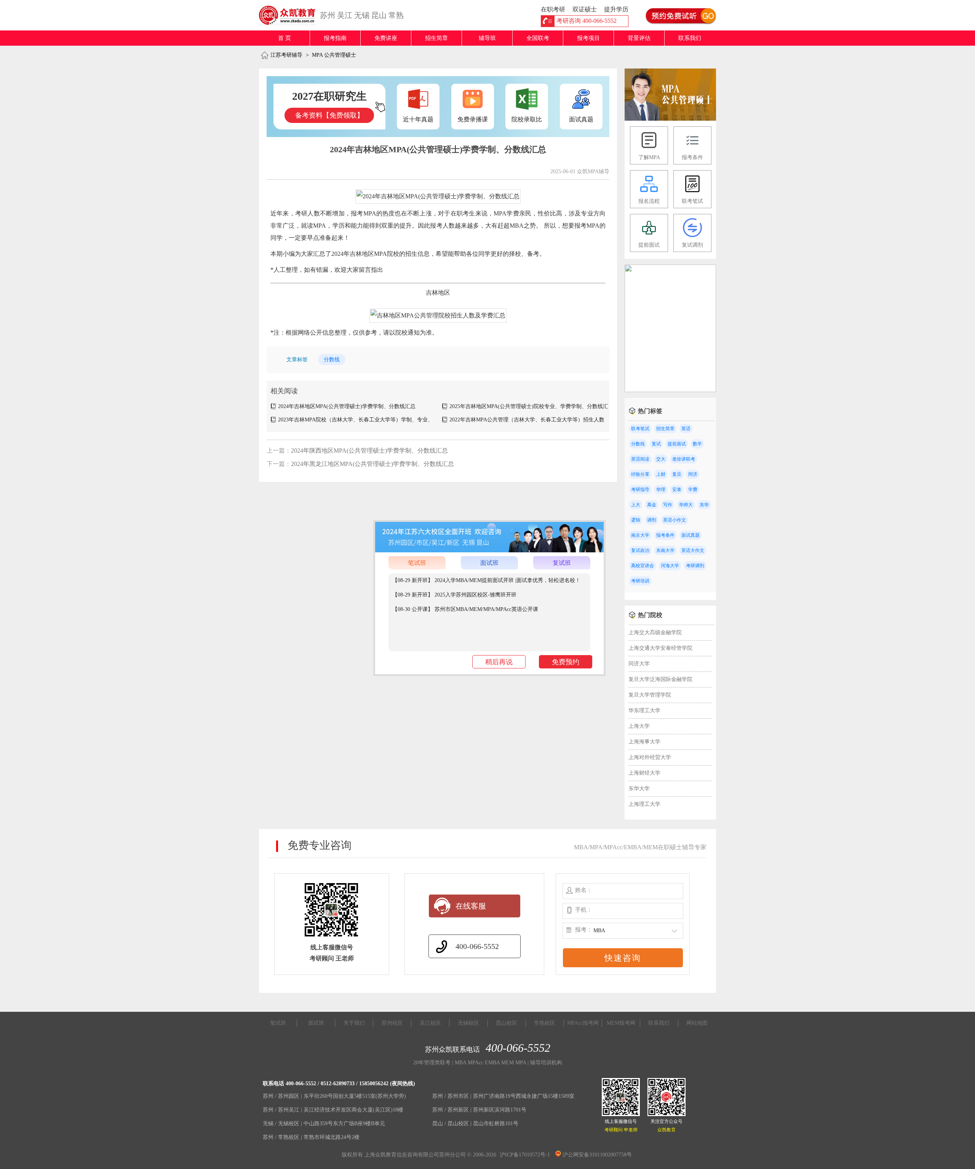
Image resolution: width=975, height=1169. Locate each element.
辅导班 (487, 38)
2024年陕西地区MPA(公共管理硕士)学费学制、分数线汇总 (369, 450)
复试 (656, 444)
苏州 (327, 15)
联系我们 (689, 38)
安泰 (676, 489)
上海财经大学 (644, 773)
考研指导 (640, 489)
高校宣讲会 (642, 565)
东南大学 (665, 550)
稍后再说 (499, 662)
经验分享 (640, 474)
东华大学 (639, 788)
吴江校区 (430, 1023)
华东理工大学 (644, 710)
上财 (660, 474)
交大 (660, 459)
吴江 (344, 15)
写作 (667, 504)
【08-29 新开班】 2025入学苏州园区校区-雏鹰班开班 (454, 595)
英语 (685, 428)
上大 (635, 504)
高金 (651, 504)
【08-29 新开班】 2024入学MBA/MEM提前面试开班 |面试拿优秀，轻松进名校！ (486, 580)
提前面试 (677, 444)
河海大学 (670, 565)
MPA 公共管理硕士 (334, 55)
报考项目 (588, 38)
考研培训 (640, 581)
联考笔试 (640, 428)
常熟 (396, 15)
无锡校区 (468, 1023)
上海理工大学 (644, 804)
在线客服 (471, 906)
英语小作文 (674, 520)
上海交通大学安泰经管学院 (660, 648)
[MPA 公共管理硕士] (670, 119)
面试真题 (690, 535)
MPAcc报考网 (583, 1023)
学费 (692, 489)
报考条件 (665, 535)
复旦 (676, 474)
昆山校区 (506, 1023)
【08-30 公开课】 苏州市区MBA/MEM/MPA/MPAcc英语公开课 (465, 609)
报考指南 (335, 38)
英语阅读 (640, 459)
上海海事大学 (644, 742)
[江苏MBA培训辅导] (290, 15)
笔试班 (417, 563)
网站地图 (697, 1023)
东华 (704, 504)
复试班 (562, 563)
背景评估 (639, 38)
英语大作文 (692, 550)
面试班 (489, 563)
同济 (692, 474)
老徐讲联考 (683, 459)
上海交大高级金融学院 (655, 632)
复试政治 (640, 550)
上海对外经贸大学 (649, 757)
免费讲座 (385, 38)
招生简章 (436, 38)
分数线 (332, 359)
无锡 (361, 15)
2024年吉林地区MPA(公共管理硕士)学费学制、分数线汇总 (347, 406)
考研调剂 (695, 565)
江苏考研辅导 (286, 55)
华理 (660, 489)
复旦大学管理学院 (649, 695)
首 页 (284, 38)
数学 (697, 444)
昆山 (379, 15)
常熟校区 (544, 1023)
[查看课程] (489, 550)
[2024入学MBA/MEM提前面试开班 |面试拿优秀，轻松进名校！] (670, 390)
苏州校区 (392, 1023)
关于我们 (354, 1023)
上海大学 (639, 726)
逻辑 (635, 520)
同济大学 (639, 664)
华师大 (686, 504)
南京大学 (640, 535)
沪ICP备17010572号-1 (525, 1155)
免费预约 (565, 662)
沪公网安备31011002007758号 (596, 1155)
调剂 (651, 520)
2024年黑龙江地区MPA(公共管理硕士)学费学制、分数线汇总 (372, 464)
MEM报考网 (621, 1023)
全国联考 (537, 38)
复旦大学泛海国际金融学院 (660, 679)
